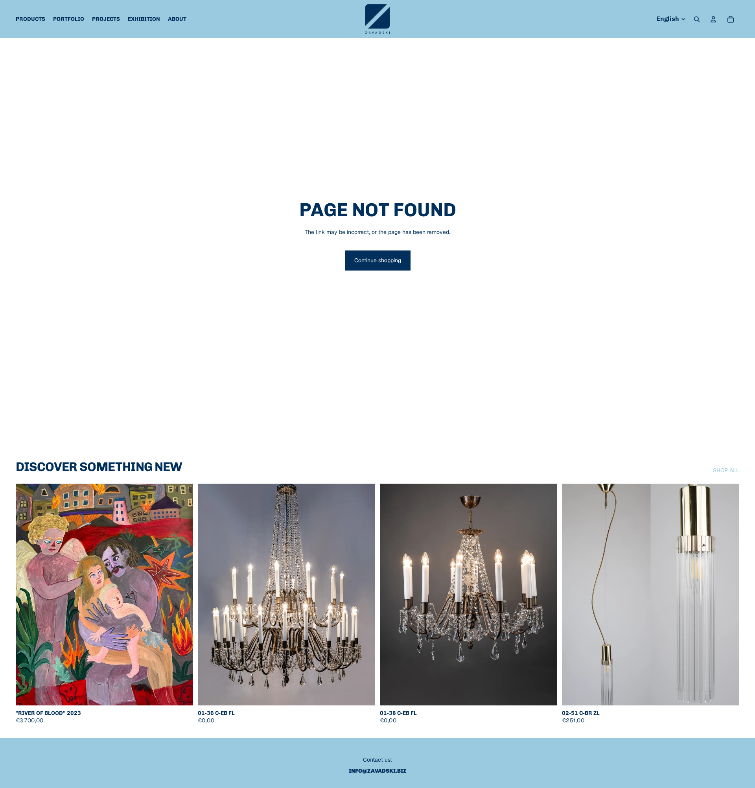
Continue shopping (377, 260)
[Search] (696, 19)
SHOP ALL (726, 470)
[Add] (181, 693)
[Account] (713, 19)
